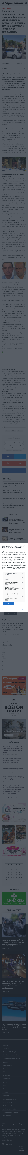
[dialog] (14, 577)
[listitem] (14, 574)
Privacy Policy (22, 609)
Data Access (14, 609)
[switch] (22, 577)
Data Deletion (5, 609)
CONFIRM (9, 603)
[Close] (24, 546)
